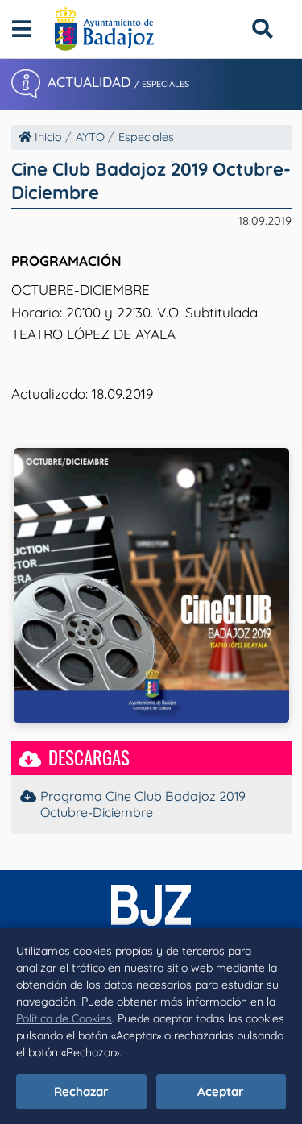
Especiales (146, 137)
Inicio (46, 137)
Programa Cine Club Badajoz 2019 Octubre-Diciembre (143, 804)
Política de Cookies (64, 1018)
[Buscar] (262, 29)
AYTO (90, 137)
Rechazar (81, 1091)
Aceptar (220, 1091)
